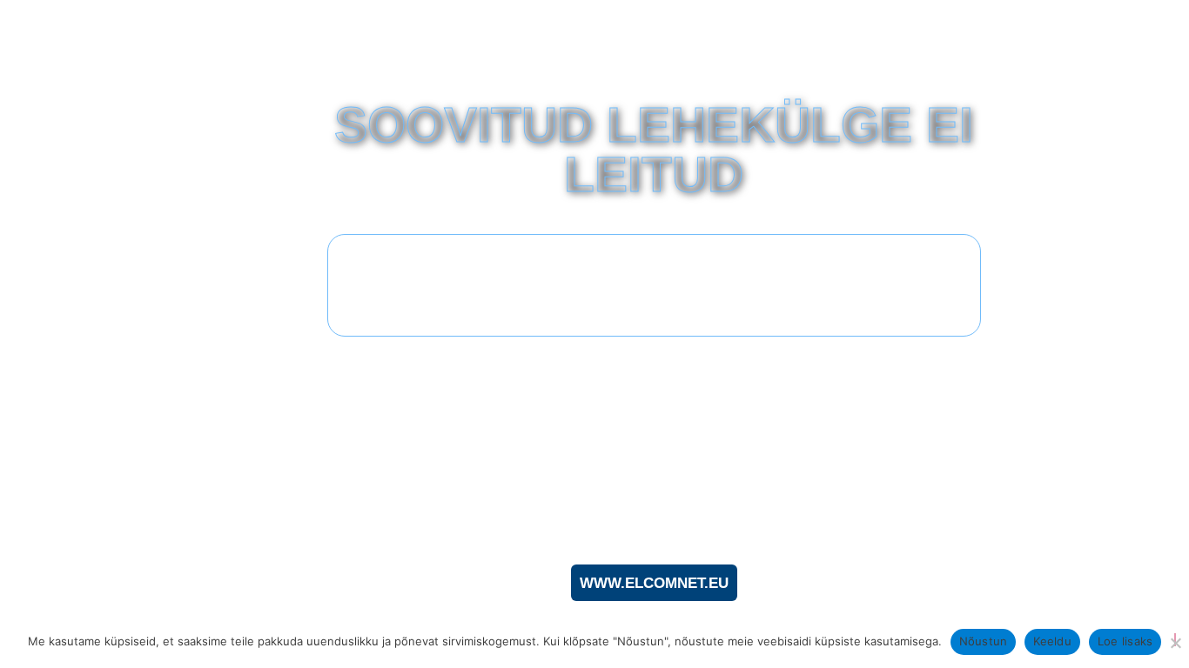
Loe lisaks (1125, 641)
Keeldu (1052, 641)
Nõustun (983, 641)
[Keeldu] (1175, 639)
